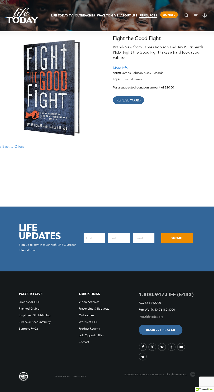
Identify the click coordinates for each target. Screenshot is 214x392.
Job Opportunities (91, 335)
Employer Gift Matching (35, 315)
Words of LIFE (88, 322)
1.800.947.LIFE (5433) (166, 294)
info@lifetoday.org (151, 317)
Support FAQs (28, 328)
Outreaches (86, 315)
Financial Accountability (35, 322)
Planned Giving (29, 308)
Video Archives (89, 302)
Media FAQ (79, 376)
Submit (177, 238)
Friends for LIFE (29, 302)
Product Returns (89, 328)
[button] (160, 330)
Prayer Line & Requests (94, 308)
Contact (84, 342)
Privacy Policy (62, 376)
